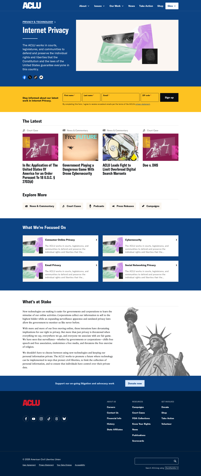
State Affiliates (115, 429)
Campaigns (138, 407)
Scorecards (138, 440)
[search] (175, 461)
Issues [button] (98, 5)
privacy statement (143, 104)
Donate (165, 407)
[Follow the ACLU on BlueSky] (64, 418)
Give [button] (171, 5)
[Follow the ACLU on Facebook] (26, 418)
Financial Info (114, 418)
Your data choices (64, 465)
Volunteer (166, 424)
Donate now (135, 383)
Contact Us (112, 412)
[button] (35, 77)
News (131, 5)
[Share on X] (30, 78)
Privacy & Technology (38, 21)
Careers (111, 407)
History (110, 424)
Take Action (146, 5)
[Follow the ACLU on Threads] (56, 418)
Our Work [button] (115, 5)
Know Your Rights (141, 424)
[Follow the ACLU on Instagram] (41, 418)
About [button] (83, 5)
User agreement (29, 465)
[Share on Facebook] (24, 78)
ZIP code (146, 95)
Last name (88, 95)
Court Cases (138, 412)
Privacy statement (46, 465)
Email (105, 95)
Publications (138, 435)
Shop (160, 5)
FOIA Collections (141, 418)
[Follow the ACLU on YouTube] (33, 418)
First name (68, 95)
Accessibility (80, 465)
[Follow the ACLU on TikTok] (49, 418)
